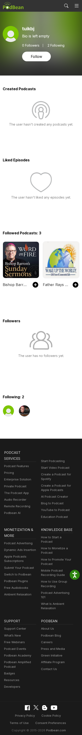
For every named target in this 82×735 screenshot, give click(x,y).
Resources (11, 680)
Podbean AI (12, 513)
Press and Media (53, 649)
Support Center (15, 628)
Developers (12, 686)
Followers (30, 45)
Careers (47, 642)
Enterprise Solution (17, 479)
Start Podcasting (53, 461)
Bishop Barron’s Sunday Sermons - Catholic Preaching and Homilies (15, 284)
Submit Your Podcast (19, 567)
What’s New (12, 635)
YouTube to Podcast (55, 510)
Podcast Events (15, 649)
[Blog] (44, 707)
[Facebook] (27, 707)
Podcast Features (16, 466)
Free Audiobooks (16, 587)
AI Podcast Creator (54, 496)
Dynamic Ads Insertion (20, 550)
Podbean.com (56, 730)
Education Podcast (54, 517)
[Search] (66, 6)
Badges (9, 673)
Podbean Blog (51, 635)
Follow (36, 56)
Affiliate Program (53, 662)
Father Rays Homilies (55, 284)
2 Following (56, 45)
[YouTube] (54, 707)
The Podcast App (16, 493)
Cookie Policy (51, 715)
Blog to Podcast (52, 503)
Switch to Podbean (17, 574)
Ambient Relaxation (17, 594)
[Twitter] (35, 707)
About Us (47, 628)
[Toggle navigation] (76, 5)
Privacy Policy (25, 715)
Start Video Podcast (55, 467)
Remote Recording (17, 506)
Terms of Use (19, 723)
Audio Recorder (15, 499)
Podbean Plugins (16, 581)
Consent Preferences (50, 723)
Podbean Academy (17, 655)
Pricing (9, 472)
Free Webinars (14, 642)
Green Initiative (51, 655)
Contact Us (49, 669)
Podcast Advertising (18, 543)
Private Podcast (15, 486)
